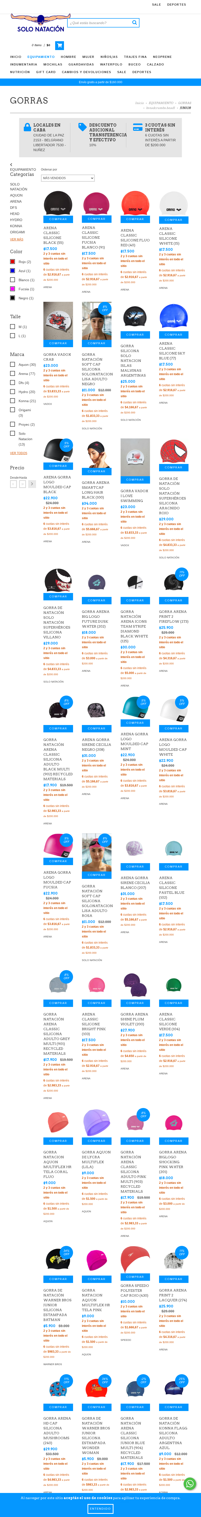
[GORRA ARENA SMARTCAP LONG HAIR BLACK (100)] (96, 453)
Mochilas (52, 64)
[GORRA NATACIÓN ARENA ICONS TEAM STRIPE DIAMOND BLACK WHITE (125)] (135, 582)
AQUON (16, 195)
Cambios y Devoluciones (86, 72)
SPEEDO (126, 1340)
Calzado (155, 64)
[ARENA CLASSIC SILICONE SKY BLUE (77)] (173, 316)
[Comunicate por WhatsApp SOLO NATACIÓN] (190, 1483)
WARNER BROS (52, 1364)
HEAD (14, 214)
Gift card (46, 72)
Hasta (22, 477)
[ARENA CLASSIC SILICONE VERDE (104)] (173, 985)
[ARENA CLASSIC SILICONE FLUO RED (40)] (135, 202)
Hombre (68, 57)
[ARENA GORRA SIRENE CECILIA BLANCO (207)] (135, 848)
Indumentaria (23, 64)
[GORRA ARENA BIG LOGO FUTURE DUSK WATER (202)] (96, 582)
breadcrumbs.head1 (160, 108)
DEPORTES (176, 4)
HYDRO (16, 220)
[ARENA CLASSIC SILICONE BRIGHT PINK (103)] (96, 985)
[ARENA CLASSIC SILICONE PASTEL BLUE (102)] (173, 848)
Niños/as (109, 57)
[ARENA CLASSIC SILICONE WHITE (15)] (173, 203)
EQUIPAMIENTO (41, 57)
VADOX (47, 404)
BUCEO (134, 64)
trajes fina (135, 57)
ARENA (16, 201)
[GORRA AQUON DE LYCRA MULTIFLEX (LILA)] (96, 1122)
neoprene (162, 57)
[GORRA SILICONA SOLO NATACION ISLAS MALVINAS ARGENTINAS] (135, 316)
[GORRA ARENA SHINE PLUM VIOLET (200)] (135, 985)
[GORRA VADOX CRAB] (58, 321)
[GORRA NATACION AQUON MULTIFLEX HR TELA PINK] (96, 1260)
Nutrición (20, 72)
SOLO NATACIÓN (92, 428)
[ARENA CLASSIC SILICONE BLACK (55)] (58, 203)
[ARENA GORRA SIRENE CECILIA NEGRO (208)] (96, 710)
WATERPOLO (111, 64)
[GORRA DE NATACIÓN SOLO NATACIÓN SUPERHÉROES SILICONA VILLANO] (58, 580)
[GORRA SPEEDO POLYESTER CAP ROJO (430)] (135, 1259)
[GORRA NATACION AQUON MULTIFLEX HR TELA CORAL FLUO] (58, 1122)
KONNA (16, 226)
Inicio (15, 57)
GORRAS (184, 103)
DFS (13, 208)
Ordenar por (49, 169)
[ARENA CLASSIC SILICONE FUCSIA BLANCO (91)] (96, 202)
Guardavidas (81, 64)
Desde (13, 477)
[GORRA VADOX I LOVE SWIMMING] (135, 457)
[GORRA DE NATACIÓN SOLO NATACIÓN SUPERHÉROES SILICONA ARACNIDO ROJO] (173, 451)
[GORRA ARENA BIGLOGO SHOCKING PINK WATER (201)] (173, 1122)
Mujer (88, 57)
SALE (156, 4)
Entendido (100, 1509)
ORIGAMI (17, 232)
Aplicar (32, 484)
